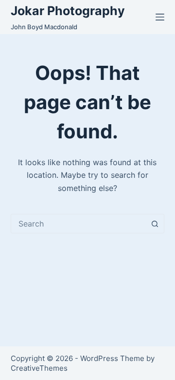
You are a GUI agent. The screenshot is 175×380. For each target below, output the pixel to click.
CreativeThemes (39, 368)
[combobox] (78, 223)
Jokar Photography (68, 10)
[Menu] (160, 17)
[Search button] (154, 223)
